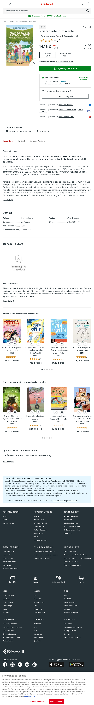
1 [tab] (19, 63)
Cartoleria (37, 624)
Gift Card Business (71, 523)
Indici (36, 537)
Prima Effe (67, 533)
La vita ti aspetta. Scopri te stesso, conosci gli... (59, 348)
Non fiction (31, 455)
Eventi (5, 520)
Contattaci (7, 565)
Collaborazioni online (72, 530)
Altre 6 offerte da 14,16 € (64, 62)
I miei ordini (7, 555)
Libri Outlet (6, 599)
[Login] (11, 4)
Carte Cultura (39, 526)
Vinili (35, 606)
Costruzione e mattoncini (12, 627)
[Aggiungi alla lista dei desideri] (84, 27)
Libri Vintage (7, 606)
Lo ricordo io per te (82, 347)
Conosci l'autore (37, 141)
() (55, 40)
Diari (35, 627)
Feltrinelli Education (71, 562)
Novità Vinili (38, 609)
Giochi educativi (9, 631)
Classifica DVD (69, 602)
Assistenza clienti (9, 562)
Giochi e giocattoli (10, 624)
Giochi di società (9, 634)
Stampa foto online (41, 540)
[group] (47, 16)
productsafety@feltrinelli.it (65, 500)
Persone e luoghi (45, 455)
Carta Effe (37, 516)
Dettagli (21, 141)
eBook (5, 609)
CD (35, 595)
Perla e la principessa (11, 347)
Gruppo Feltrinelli (70, 551)
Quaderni (37, 641)
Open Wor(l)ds (39, 637)
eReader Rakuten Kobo (72, 637)
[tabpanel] (19, 45)
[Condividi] (90, 27)
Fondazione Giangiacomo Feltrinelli (77, 558)
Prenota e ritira (39, 520)
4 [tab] (49, 369)
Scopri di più (8, 301)
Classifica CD (39, 602)
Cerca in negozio (65, 96)
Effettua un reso (8, 558)
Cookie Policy (29, 696)
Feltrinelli (51, 62)
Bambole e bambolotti (11, 637)
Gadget (67, 634)
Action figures (8, 641)
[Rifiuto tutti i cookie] (90, 675)
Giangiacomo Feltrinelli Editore (75, 555)
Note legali (8, 461)
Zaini (35, 631)
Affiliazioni (68, 520)
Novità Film (68, 599)
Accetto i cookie (56, 701)
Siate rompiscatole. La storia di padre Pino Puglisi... (82, 417)
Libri (4, 455)
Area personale (8, 551)
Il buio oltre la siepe (35, 416)
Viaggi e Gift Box (70, 631)
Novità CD (37, 599)
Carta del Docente (66, 105)
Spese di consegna (10, 569)
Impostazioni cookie (37, 701)
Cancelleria (38, 634)
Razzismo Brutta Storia (72, 565)
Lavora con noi (8, 523)
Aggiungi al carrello (67, 68)
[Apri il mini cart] (89, 4)
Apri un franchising (71, 516)
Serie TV (67, 609)
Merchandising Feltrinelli (73, 627)
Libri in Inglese (8, 602)
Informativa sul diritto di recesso (46, 555)
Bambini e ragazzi (16, 455)
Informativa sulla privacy (43, 558)
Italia (50, 131)
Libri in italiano (8, 595)
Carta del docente (40, 530)
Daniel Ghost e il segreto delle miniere (12, 417)
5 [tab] (51, 369)
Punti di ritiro (38, 533)
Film (65, 595)
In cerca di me (59, 416)
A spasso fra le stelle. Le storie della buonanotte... (35, 348)
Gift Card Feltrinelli (40, 523)
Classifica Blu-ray (71, 606)
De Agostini (69, 36)
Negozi (5, 516)
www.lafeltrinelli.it (13, 488)
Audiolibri (6, 613)
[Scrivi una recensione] (58, 40)
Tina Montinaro (48, 36)
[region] (47, 688)
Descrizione (8, 141)
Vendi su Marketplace (72, 526)
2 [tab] (44, 369)
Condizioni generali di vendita (45, 551)
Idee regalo (68, 624)
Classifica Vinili (39, 613)
